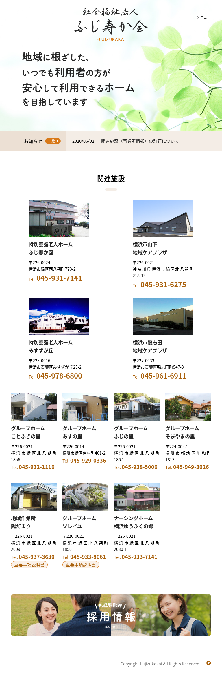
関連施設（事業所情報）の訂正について (140, 141)
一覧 (51, 140)
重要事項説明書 (29, 565)
